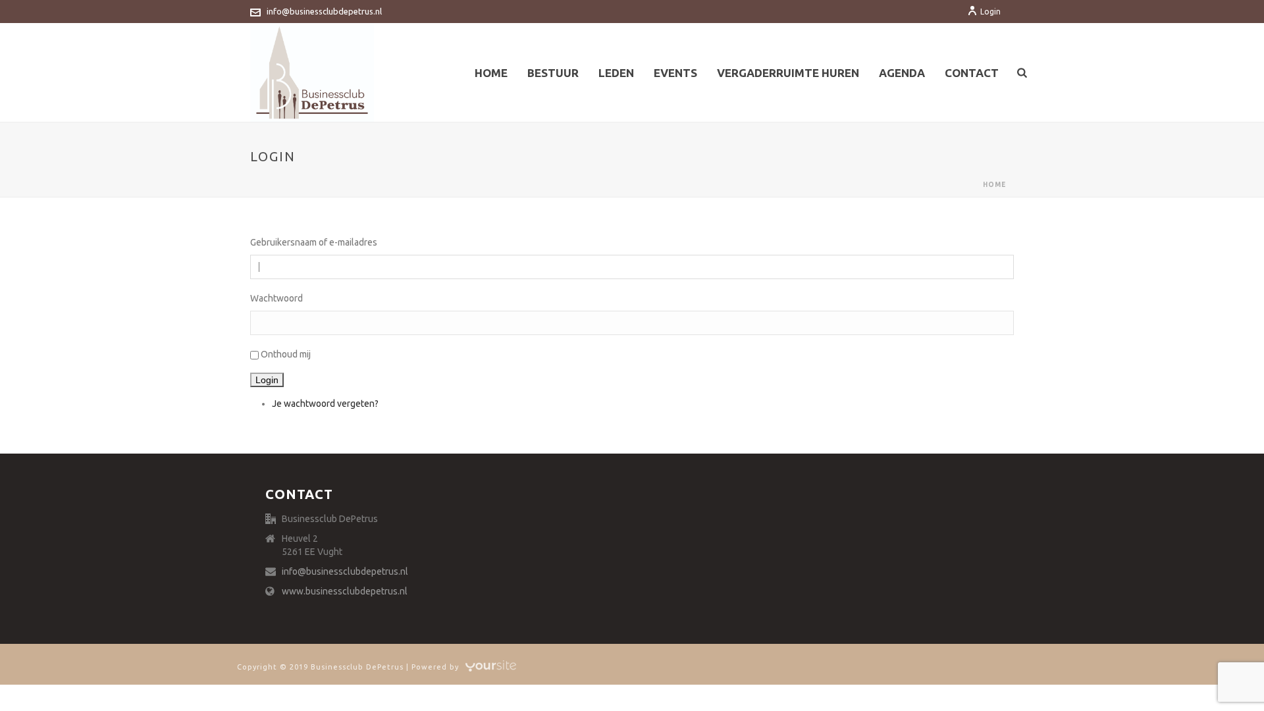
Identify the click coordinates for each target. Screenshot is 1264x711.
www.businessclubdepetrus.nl (345, 591)
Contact (972, 72)
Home (491, 72)
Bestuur (553, 72)
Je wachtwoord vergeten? (325, 403)
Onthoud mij (286, 354)
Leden (616, 72)
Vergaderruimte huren (788, 72)
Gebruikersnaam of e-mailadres (313, 242)
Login (990, 11)
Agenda (902, 72)
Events (675, 72)
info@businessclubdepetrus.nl (324, 11)
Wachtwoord (276, 298)
